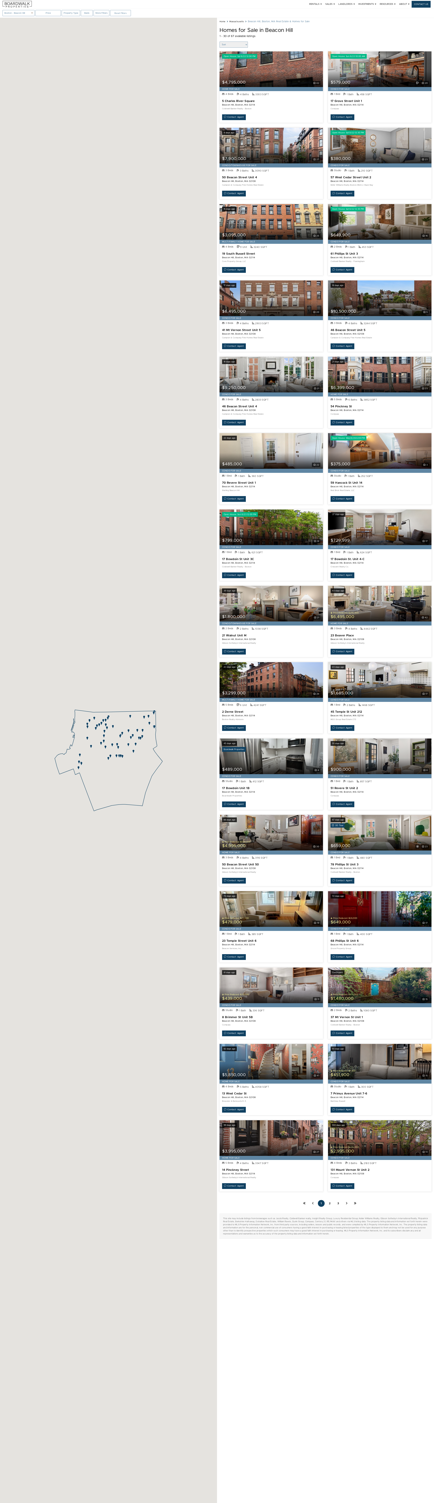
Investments (366, 4)
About (403, 4)
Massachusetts (236, 22)
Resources (386, 4)
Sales (328, 4)
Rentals (314, 4)
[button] (78, 768)
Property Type (71, 13)
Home (222, 22)
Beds (88, 14)
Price (48, 14)
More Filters (101, 13)
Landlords (345, 4)
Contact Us (421, 4)
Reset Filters (120, 13)
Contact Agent (235, 117)
